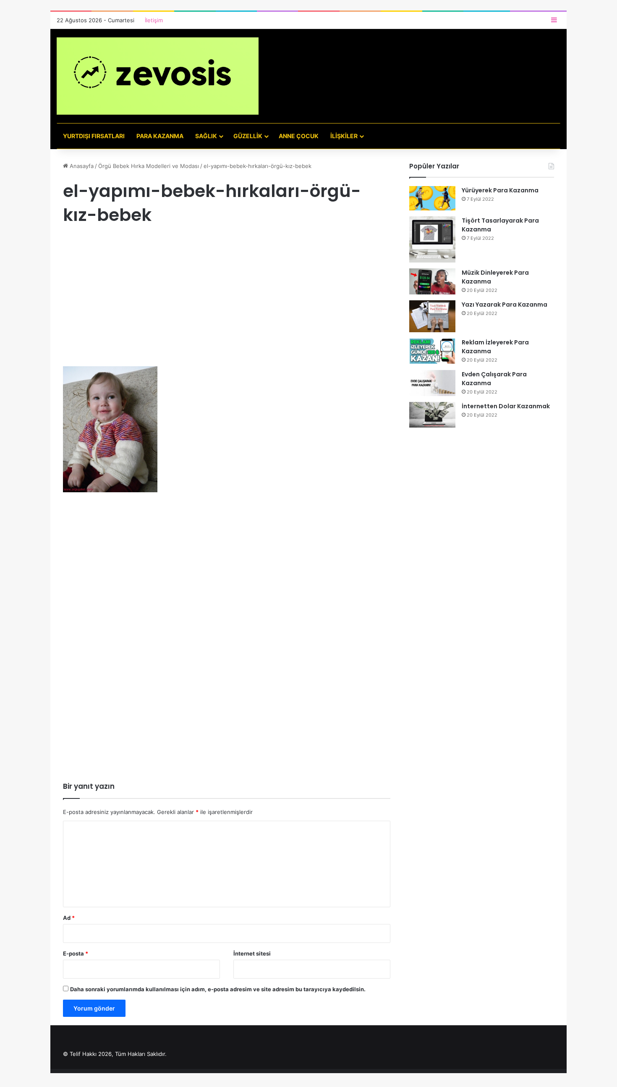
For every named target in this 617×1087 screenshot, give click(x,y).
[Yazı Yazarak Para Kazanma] (432, 316)
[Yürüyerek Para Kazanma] (432, 198)
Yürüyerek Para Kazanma (500, 190)
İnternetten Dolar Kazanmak (506, 406)
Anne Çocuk (299, 135)
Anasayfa (81, 166)
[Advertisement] (226, 304)
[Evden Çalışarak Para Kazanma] (432, 383)
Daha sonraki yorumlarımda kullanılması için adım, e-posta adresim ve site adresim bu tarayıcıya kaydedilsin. (218, 989)
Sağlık (206, 135)
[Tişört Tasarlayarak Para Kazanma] (432, 239)
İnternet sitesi (252, 953)
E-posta (75, 953)
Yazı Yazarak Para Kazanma (504, 304)
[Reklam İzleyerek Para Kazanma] (432, 351)
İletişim (154, 20)
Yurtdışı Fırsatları (94, 135)
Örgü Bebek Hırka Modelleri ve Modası (148, 166)
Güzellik (247, 135)
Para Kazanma (159, 135)
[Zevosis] (158, 76)
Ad (69, 917)
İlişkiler (344, 135)
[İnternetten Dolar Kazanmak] (432, 415)
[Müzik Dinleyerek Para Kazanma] (432, 281)
